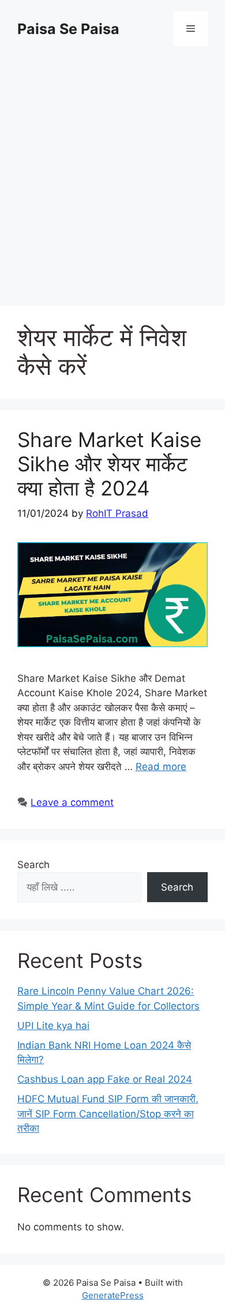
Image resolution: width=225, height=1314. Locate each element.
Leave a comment (72, 802)
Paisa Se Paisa (68, 28)
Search (33, 864)
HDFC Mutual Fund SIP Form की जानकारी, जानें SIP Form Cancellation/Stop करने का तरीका (107, 1113)
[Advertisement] (112, 175)
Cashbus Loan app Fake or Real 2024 (104, 1079)
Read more (161, 766)
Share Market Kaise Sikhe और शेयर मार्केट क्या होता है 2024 (109, 463)
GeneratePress (113, 1295)
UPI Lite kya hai (53, 1025)
